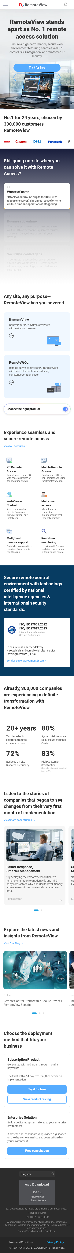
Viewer (33, 1200)
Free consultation (37, 1150)
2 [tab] (41, 910)
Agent (42, 1200)
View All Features (14, 446)
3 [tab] (43, 1013)
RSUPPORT (18, 1247)
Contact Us (37, 77)
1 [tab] (36, 910)
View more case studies (18, 820)
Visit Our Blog (12, 943)
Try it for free (37, 67)
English (26, 1173)
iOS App (37, 1192)
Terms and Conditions (21, 1242)
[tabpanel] (34, 865)
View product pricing (37, 1099)
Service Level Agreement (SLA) (25, 660)
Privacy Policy (55, 1242)
